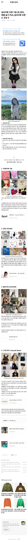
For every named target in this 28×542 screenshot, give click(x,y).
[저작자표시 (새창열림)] (16, 455)
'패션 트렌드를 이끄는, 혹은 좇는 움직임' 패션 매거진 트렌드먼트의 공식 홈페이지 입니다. (11, 525)
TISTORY (14, 539)
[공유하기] (6, 455)
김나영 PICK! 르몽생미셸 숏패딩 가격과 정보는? (9, 462)
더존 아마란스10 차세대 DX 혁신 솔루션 (9, 41)
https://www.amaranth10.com (10, 39)
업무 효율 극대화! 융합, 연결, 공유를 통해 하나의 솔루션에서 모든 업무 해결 (9, 44)
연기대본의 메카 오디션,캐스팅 (11, 31)
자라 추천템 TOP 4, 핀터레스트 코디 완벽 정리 (9, 469)
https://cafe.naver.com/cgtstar (10, 28)
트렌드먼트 (14, 2)
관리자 (19, 539)
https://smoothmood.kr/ (7, 395)
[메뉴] (2, 2)
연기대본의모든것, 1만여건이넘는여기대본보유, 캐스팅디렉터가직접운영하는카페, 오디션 (13, 33)
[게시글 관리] (7, 455)
